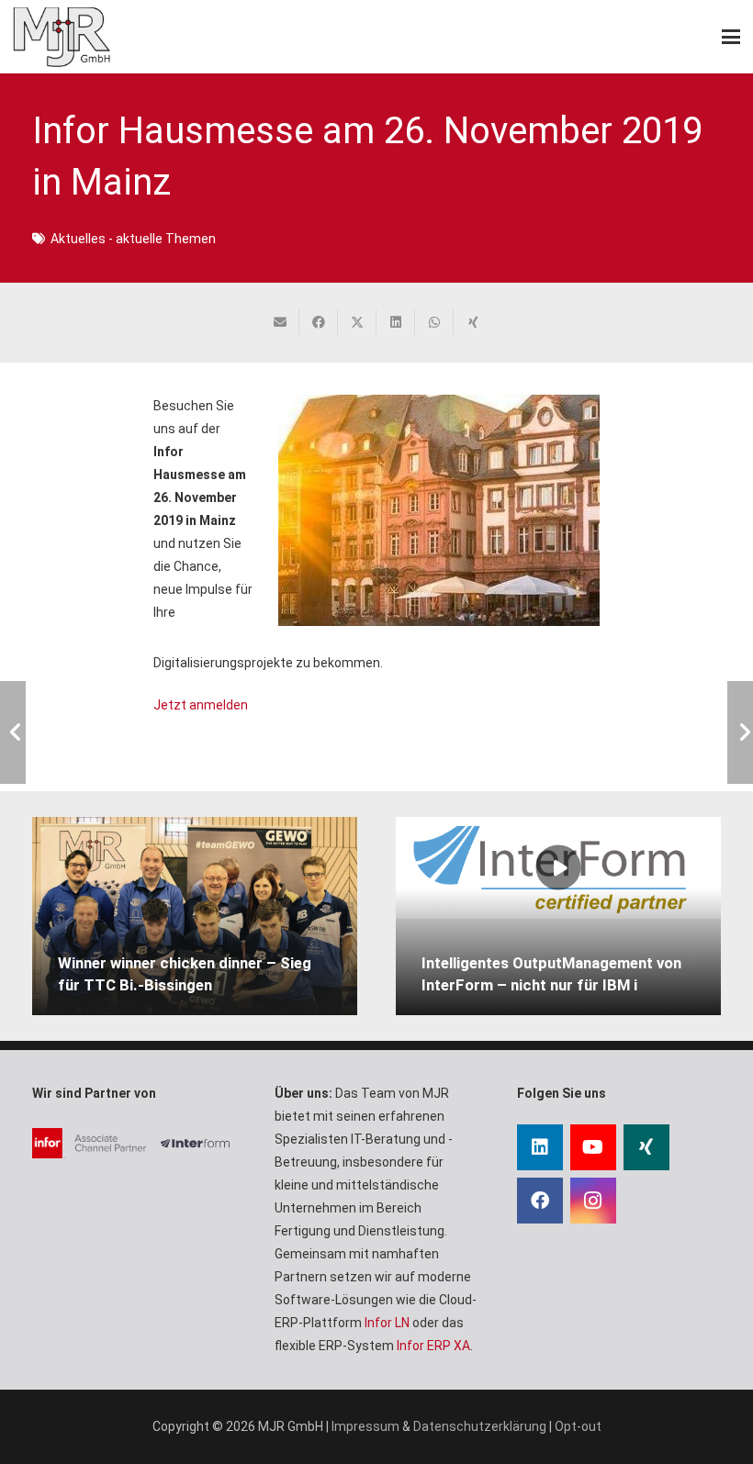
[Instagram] (593, 1201)
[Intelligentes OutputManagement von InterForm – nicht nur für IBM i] (558, 868)
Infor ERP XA (433, 1345)
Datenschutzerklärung (479, 1426)
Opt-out (578, 1426)
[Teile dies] (318, 322)
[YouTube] (593, 1147)
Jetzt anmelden (200, 705)
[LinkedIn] (540, 1147)
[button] (731, 37)
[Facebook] (540, 1201)
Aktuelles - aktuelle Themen (133, 238)
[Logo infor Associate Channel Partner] (89, 1143)
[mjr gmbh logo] (61, 37)
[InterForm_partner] (198, 1143)
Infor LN (387, 1322)
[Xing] (646, 1147)
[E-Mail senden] (280, 322)
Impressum (365, 1426)
